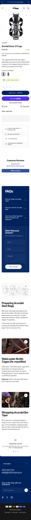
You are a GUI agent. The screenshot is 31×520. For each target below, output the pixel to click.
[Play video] (15, 290)
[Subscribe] (26, 490)
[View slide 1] (13, 451)
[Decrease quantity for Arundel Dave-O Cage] (3, 87)
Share (5, 106)
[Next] (28, 2)
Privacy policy (15, 512)
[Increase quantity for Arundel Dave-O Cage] (10, 87)
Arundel (4, 43)
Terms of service (22, 512)
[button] (26, 286)
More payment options (15, 102)
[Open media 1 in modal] (26, 15)
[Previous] (2, 2)
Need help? (26, 106)
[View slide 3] (18, 451)
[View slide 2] (15, 451)
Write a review (15, 171)
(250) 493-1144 (18, 447)
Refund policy (8, 512)
